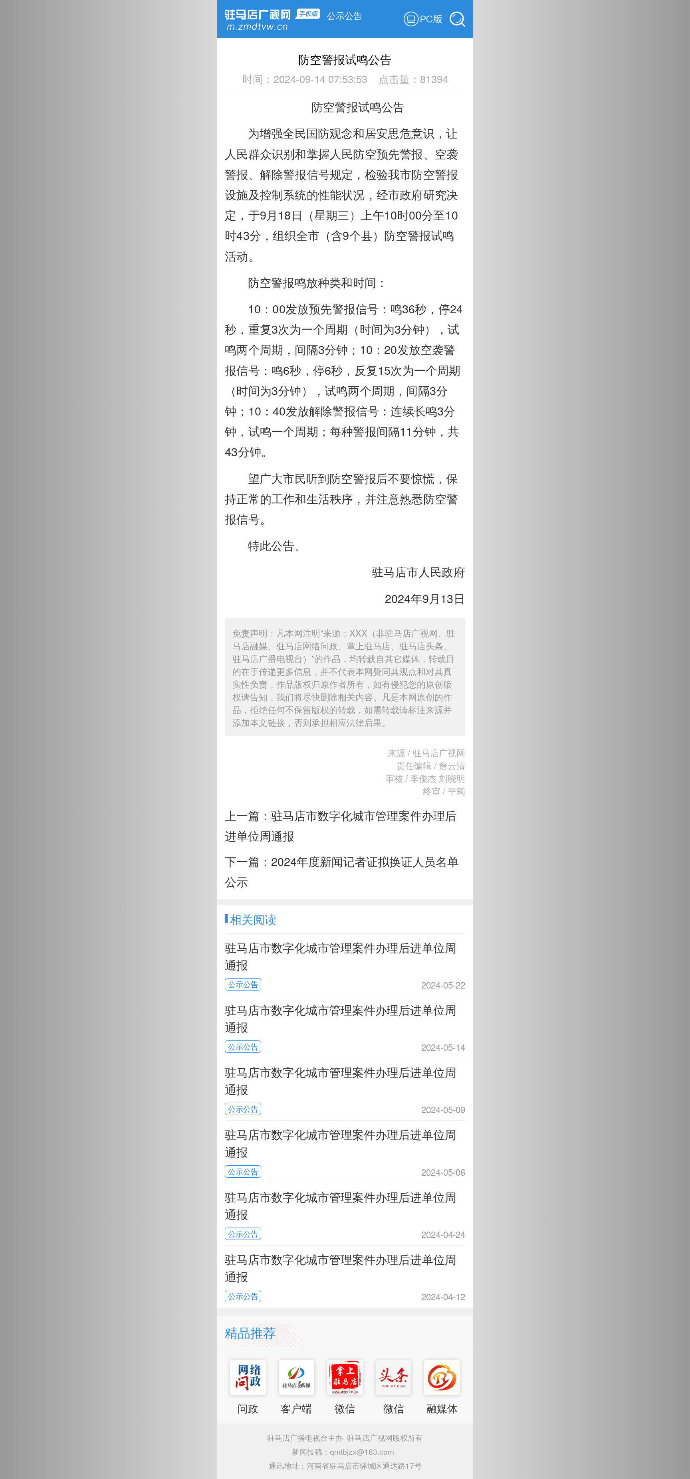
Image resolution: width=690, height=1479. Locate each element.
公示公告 (344, 15)
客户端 (296, 1408)
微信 (345, 1408)
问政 (248, 1408)
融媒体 (442, 1408)
